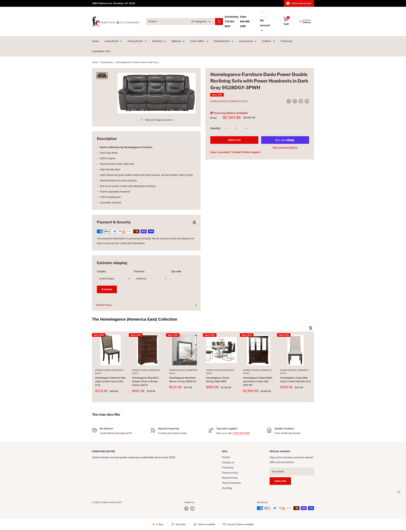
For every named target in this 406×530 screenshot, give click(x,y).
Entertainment (222, 41)
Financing (286, 41)
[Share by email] (307, 101)
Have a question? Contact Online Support (235, 152)
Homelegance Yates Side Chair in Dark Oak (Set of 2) (295, 379)
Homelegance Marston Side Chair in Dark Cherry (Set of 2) (110, 381)
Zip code (176, 271)
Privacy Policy (230, 472)
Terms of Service (231, 483)
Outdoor (267, 41)
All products (107, 62)
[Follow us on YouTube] (192, 508)
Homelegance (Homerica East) (229, 101)
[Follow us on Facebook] (186, 508)
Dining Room (135, 41)
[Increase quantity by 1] (246, 128)
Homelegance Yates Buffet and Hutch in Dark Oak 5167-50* (257, 381)
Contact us (228, 462)
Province (139, 271)
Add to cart (234, 140)
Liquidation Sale (101, 51)
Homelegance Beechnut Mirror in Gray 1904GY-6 (182, 379)
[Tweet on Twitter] (301, 101)
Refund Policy (104, 305)
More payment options (285, 147)
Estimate (107, 289)
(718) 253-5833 (241, 433)
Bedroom (157, 41)
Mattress (176, 41)
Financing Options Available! (230, 113)
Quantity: (215, 128)
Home (95, 41)
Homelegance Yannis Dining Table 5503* (217, 379)
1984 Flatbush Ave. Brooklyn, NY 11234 (113, 3)
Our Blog (227, 488)
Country (101, 271)
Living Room (111, 41)
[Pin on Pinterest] (295, 101)
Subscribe (280, 481)
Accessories (246, 41)
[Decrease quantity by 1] (226, 128)
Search (226, 457)
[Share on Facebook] (289, 101)
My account (265, 23)
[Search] (219, 21)
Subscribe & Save (301, 3)
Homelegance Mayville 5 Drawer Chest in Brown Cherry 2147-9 (145, 381)
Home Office (197, 41)
